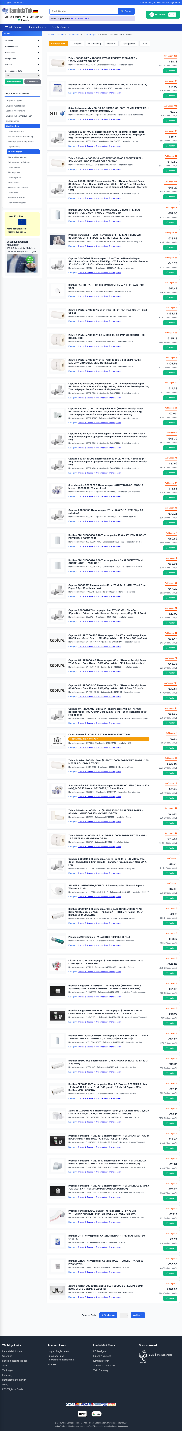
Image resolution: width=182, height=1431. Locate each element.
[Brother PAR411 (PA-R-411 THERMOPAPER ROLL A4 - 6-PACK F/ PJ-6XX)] (57, 291)
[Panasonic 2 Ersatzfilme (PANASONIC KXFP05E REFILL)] (57, 941)
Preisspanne (22, 52)
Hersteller (22, 40)
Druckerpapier (14, 177)
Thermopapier (15, 151)
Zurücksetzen (33, 82)
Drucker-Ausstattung (15, 106)
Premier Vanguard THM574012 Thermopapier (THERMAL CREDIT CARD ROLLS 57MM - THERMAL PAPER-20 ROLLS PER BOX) (108, 1137)
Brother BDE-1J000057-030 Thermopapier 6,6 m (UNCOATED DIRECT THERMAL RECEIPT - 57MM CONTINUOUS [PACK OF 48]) (108, 1037)
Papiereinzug (14, 146)
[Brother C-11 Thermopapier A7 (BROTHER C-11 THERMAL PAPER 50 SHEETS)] (57, 1241)
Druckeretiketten (16, 131)
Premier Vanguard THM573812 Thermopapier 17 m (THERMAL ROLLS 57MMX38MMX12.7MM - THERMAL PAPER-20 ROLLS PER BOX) (107, 1162)
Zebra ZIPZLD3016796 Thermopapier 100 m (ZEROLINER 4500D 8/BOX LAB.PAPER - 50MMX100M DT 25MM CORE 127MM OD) (108, 1112)
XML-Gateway (100, 1370)
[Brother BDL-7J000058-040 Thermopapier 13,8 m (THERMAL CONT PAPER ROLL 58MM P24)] (57, 541)
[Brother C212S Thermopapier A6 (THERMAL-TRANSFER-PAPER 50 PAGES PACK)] (57, 1266)
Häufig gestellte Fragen (14, 1360)
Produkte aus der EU (80, 18)
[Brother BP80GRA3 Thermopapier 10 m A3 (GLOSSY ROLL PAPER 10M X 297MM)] (57, 1066)
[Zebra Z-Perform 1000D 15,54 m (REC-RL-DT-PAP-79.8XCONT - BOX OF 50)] (57, 316)
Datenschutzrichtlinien (14, 1379)
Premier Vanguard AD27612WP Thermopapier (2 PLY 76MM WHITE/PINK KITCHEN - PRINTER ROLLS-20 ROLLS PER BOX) (102, 1212)
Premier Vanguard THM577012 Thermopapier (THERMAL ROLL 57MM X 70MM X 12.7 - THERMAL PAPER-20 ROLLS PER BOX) (108, 1187)
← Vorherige (108, 1315)
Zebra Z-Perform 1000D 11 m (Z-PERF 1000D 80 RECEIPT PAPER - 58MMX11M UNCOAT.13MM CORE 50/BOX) (105, 361)
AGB (4, 1365)
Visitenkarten (14, 182)
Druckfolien (13, 192)
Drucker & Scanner (14, 100)
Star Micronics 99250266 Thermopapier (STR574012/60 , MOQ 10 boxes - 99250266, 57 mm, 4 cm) (105, 487)
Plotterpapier (14, 172)
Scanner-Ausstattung (15, 110)
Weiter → (138, 1315)
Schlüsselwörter (22, 46)
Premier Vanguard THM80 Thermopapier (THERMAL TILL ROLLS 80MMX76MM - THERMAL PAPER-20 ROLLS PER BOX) (104, 236)
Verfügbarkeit (22, 59)
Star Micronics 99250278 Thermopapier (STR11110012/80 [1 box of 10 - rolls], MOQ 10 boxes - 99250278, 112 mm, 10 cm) (108, 787)
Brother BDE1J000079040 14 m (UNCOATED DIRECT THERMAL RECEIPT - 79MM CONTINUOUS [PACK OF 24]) (104, 211)
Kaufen (170, 71)
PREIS (144, 43)
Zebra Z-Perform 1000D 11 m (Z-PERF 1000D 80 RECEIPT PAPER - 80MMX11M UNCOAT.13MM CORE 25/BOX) (105, 812)
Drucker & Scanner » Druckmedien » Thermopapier (99, 69)
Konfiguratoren (101, 1360)
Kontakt (52, 1364)
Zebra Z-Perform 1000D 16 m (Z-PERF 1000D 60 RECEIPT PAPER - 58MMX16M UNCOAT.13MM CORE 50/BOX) (105, 160)
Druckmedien (12, 126)
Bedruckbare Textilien (18, 187)
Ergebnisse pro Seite (22, 71)
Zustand (22, 65)
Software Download (104, 1365)
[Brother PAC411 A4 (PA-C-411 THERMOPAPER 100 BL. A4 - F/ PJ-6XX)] (57, 89)
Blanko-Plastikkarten (17, 157)
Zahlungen (7, 1370)
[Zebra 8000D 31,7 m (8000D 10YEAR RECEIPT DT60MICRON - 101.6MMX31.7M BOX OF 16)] (57, 64)
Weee (5, 1384)
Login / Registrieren (58, 1351)
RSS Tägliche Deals (12, 1389)
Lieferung (7, 1375)
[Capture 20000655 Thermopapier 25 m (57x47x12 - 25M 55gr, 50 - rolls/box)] (57, 516)
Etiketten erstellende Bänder (21, 141)
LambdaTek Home (12, 1351)
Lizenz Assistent (102, 1356)
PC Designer (100, 1351)
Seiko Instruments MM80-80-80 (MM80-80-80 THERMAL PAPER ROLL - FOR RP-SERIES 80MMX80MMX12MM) (108, 109)
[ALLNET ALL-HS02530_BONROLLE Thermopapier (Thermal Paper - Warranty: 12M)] (57, 891)
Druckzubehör (12, 121)
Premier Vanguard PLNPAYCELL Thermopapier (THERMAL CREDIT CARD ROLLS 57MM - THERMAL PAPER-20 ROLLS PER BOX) (105, 1012)
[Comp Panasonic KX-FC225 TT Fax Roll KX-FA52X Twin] (57, 741)
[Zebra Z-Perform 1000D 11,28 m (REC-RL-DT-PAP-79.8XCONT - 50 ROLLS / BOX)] (57, 341)
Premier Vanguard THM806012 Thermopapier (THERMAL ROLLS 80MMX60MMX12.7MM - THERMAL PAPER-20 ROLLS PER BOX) (104, 987)
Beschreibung (94, 43)
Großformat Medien (17, 202)
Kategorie (77, 43)
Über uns (7, 1356)
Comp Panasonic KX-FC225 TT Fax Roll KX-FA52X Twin (99, 734)
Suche (127, 11)
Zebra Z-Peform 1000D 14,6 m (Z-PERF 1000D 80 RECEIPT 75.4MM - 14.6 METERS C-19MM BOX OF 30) (107, 837)
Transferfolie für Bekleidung (21, 136)
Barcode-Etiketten (16, 197)
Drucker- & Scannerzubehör (19, 116)
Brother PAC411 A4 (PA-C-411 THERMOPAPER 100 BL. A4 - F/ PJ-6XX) (107, 84)
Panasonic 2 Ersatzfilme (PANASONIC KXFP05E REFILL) (99, 937)
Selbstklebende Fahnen (19, 162)
